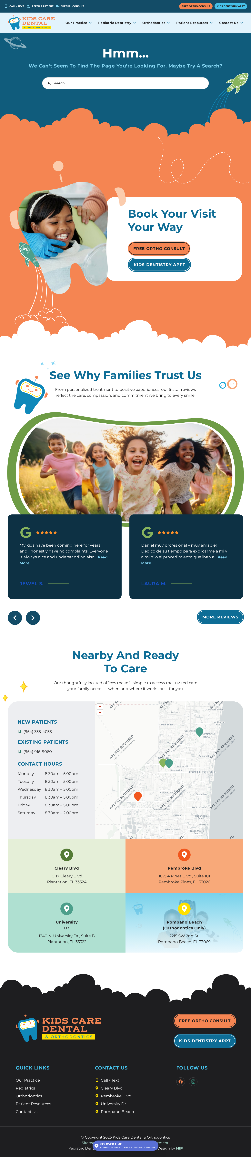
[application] (169, 770)
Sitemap (89, 1143)
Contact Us (26, 1111)
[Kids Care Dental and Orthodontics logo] (31, 22)
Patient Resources (33, 1103)
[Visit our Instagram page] (193, 1081)
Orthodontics (29, 1096)
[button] (163, 763)
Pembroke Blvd (184, 868)
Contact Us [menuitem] (228, 23)
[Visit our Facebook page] (180, 1081)
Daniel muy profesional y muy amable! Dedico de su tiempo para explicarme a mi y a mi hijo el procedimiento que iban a (184, 554)
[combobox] (125, 83)
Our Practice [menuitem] (76, 23)
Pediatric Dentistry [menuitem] (115, 23)
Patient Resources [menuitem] (192, 23)
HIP (179, 1148)
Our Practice (28, 1080)
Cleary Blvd (67, 868)
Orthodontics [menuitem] (153, 23)
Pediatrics (25, 1088)
